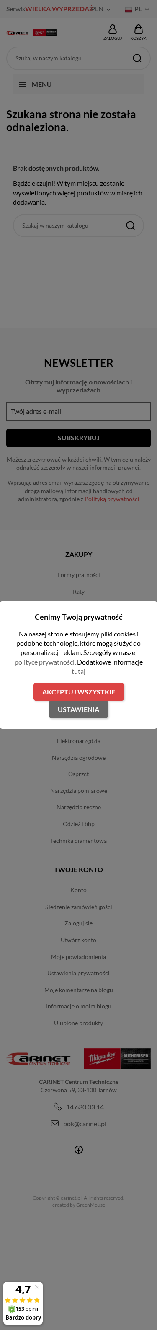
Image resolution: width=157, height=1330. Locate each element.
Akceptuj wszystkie (78, 692)
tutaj (78, 671)
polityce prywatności (45, 662)
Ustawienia (78, 709)
